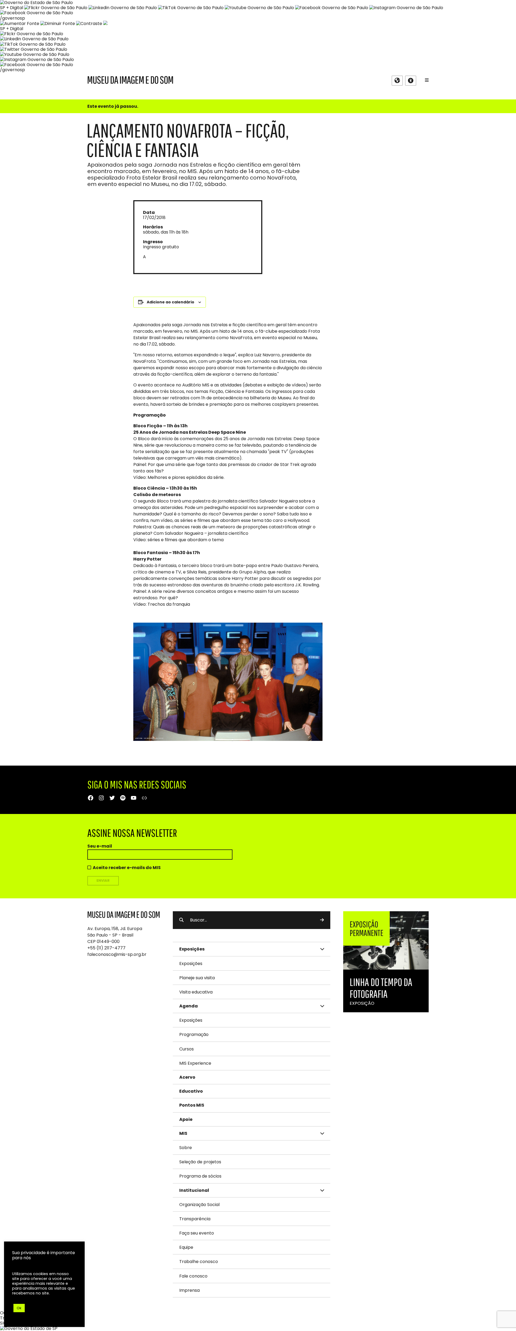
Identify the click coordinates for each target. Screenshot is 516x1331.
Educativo (191, 1091)
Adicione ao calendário (170, 302)
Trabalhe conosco (198, 1261)
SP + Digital (11, 8)
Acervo (187, 1077)
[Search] (322, 920)
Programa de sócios (200, 1176)
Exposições (190, 963)
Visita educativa (196, 992)
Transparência (194, 1218)
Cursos (186, 1049)
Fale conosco (193, 1276)
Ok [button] (19, 1308)
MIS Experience (195, 1063)
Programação (194, 1034)
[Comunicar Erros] (105, 23)
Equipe (186, 1247)
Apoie (185, 1119)
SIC (3, 1323)
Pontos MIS (191, 1105)
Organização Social (199, 1204)
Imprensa (189, 1290)
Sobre (185, 1147)
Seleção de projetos (200, 1161)
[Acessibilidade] (410, 81)
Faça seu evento (196, 1233)
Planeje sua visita (197, 977)
